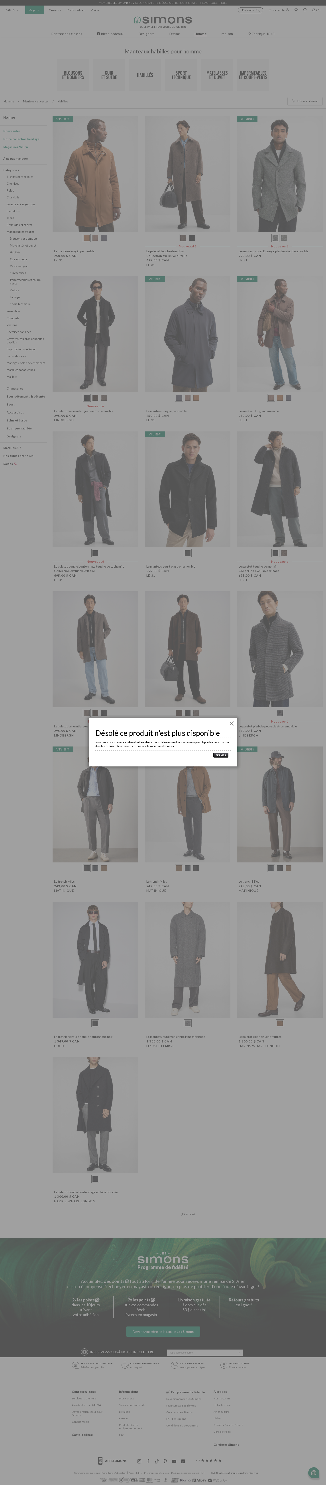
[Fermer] (231, 723)
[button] (219, 755)
